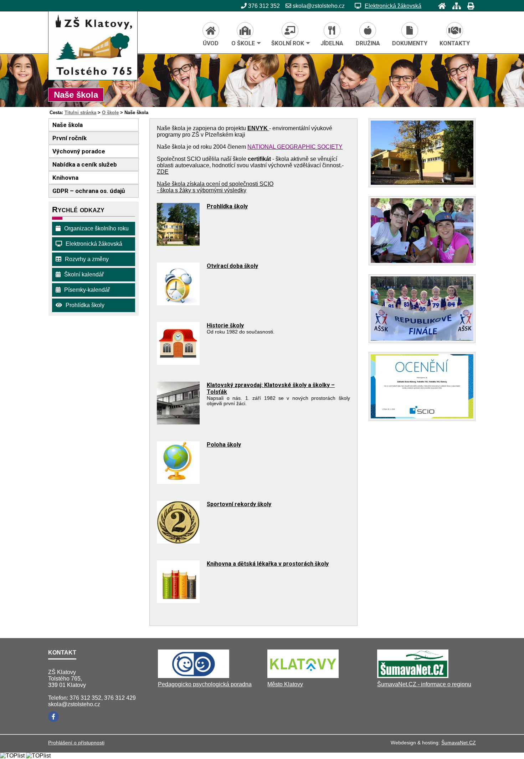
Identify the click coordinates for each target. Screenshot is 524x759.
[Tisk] (468, 5)
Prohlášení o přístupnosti (76, 742)
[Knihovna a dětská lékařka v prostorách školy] (178, 601)
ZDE (163, 172)
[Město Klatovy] (303, 676)
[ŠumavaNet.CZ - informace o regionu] (412, 676)
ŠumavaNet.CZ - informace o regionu (424, 684)
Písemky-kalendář (87, 290)
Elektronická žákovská (393, 6)
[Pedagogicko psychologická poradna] (193, 676)
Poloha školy (224, 444)
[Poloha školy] (178, 482)
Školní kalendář (84, 274)
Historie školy (225, 325)
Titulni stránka (80, 112)
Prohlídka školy (85, 305)
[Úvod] (440, 5)
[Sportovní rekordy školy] (178, 542)
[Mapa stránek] (454, 5)
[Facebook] (53, 716)
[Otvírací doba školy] (178, 303)
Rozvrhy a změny (87, 259)
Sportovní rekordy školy (239, 504)
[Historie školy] (178, 363)
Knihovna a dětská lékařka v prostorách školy (268, 563)
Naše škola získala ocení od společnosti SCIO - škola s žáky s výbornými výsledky (215, 187)
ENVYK (258, 128)
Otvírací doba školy (232, 266)
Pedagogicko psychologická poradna (205, 684)
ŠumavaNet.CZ (458, 742)
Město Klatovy (285, 684)
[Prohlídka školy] (178, 244)
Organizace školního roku (96, 228)
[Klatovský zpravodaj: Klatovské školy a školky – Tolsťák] (178, 422)
